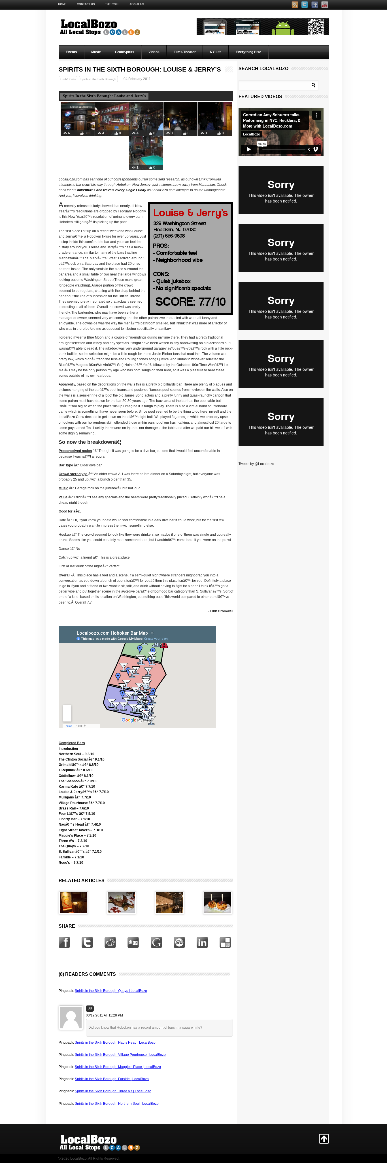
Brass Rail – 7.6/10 (74, 808)
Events (71, 52)
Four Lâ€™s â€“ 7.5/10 (77, 814)
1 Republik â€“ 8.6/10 (76, 770)
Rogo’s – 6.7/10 (71, 863)
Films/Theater (185, 52)
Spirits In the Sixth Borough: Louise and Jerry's (104, 96)
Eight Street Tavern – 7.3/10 (81, 830)
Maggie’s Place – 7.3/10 (77, 835)
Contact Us (86, 4)
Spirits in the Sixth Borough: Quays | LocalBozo (111, 991)
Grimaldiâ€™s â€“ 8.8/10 (79, 765)
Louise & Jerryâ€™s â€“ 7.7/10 (84, 792)
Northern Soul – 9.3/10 (76, 754)
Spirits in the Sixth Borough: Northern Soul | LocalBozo (117, 1104)
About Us (136, 4)
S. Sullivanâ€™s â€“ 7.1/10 (80, 852)
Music (96, 52)
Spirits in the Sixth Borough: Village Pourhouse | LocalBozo (120, 1055)
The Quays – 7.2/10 (74, 846)
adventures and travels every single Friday (111, 190)
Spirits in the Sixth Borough (98, 79)
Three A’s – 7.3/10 (73, 841)
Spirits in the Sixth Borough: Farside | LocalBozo (112, 1079)
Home (62, 4)
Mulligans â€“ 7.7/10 (75, 797)
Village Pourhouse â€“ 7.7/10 (82, 803)
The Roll (112, 4)
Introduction (68, 749)
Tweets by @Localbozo (256, 464)
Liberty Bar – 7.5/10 (74, 819)
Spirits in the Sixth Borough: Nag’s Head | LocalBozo (115, 1042)
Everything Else (248, 52)
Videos (154, 52)
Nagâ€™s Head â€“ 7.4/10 (80, 824)
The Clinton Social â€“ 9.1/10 (82, 759)
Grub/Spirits (124, 52)
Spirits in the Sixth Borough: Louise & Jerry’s (140, 69)
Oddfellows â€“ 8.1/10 (76, 776)
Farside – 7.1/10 (71, 857)
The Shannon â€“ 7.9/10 (78, 781)
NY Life (216, 52)
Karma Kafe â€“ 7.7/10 (77, 787)
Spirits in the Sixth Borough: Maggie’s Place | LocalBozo (118, 1067)
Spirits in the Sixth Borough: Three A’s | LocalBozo (113, 1091)
